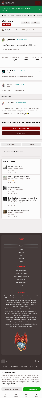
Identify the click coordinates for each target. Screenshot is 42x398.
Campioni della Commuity (21, 276)
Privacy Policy (14, 366)
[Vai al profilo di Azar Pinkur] (3, 103)
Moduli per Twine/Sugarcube (18, 211)
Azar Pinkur (10, 102)
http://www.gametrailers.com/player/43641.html (19, 45)
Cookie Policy (30, 382)
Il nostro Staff (21, 279)
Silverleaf (10, 71)
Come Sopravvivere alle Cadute (19, 177)
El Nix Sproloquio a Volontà (22, 179)
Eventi (21, 286)
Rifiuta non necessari (12, 389)
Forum (21, 249)
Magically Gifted (14, 187)
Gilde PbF (21, 252)
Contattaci (24, 366)
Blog (21, 255)
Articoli (21, 246)
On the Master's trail (15, 166)
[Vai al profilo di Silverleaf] (3, 71)
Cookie (31, 366)
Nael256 (10, 179)
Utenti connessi (21, 282)
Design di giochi (18, 168)
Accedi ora (21, 133)
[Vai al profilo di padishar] (3, 85)
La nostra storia (21, 270)
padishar (9, 84)
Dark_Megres (9, 30)
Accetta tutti (33, 389)
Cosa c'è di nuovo (21, 273)
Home (21, 243)
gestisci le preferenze (8, 384)
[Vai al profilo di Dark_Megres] (3, 30)
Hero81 (10, 168)
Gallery (21, 261)
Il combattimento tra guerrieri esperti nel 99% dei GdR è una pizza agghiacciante (22, 199)
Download (21, 258)
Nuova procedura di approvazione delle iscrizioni (16, 9)
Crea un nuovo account (21, 128)
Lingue (5, 366)
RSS (38, 366)
